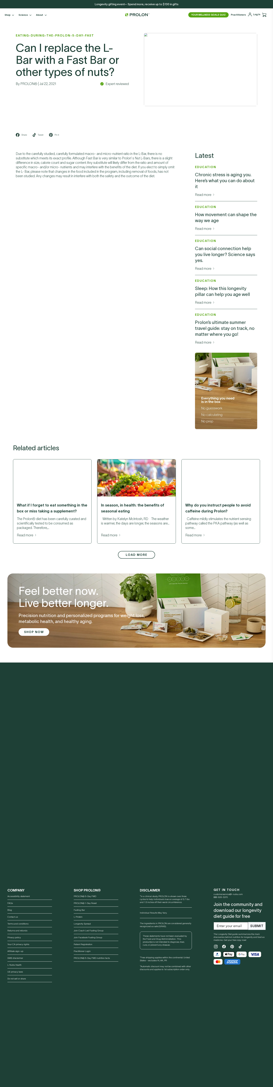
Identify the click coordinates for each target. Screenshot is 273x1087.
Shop (7, 15)
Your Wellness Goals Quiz (208, 15)
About (39, 15)
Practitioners (238, 15)
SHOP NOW (34, 632)
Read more (203, 195)
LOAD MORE (136, 554)
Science (23, 15)
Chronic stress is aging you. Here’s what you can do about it (225, 180)
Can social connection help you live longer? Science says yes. (225, 254)
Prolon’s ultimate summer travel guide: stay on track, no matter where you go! (224, 328)
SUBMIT (257, 926)
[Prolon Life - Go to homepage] (136, 15)
